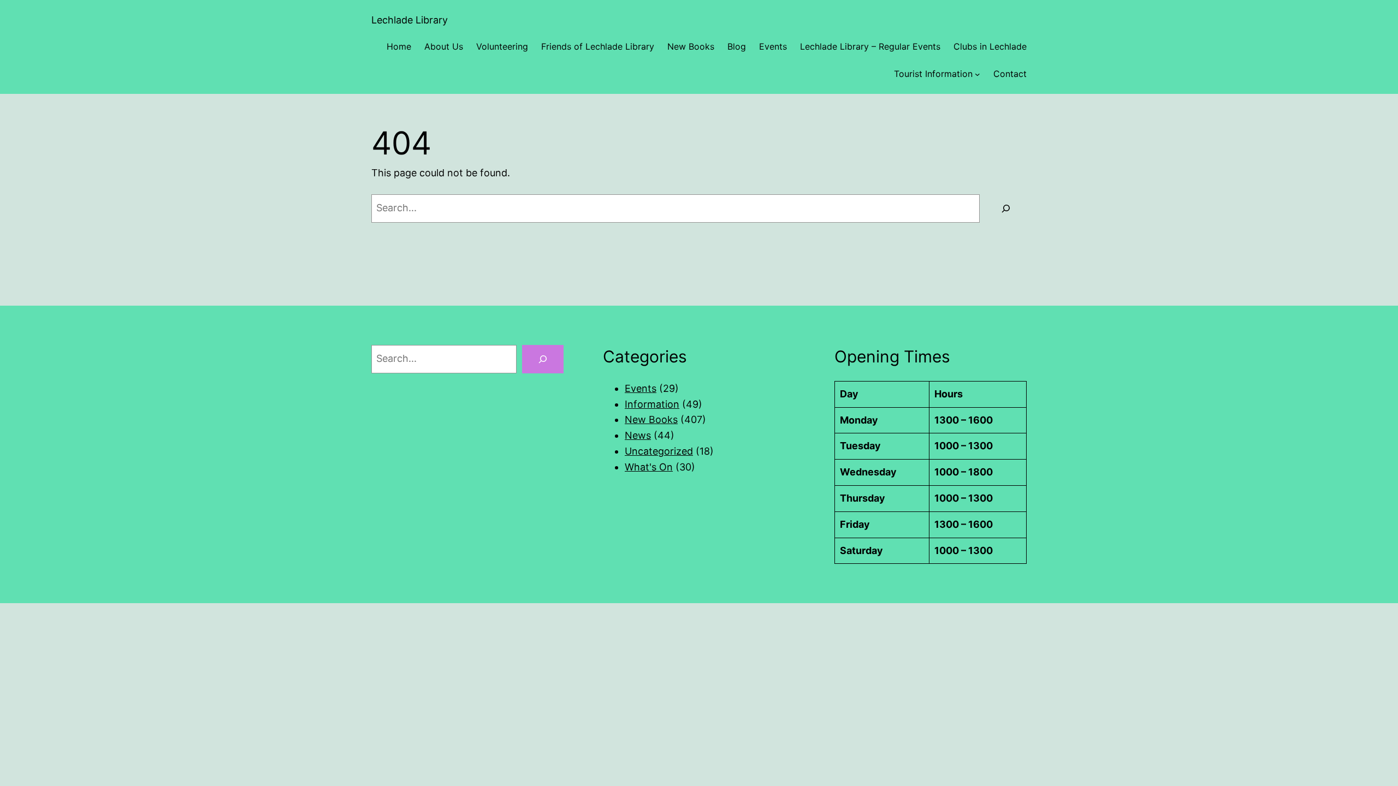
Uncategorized (659, 451)
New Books (651, 419)
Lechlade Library (409, 20)
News (638, 435)
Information (652, 404)
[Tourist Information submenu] (977, 74)
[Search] (1006, 208)
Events (640, 388)
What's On (649, 467)
